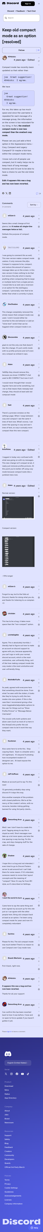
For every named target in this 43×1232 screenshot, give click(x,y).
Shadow (11, 856)
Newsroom (9, 1123)
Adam (10, 364)
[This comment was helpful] (39, 215)
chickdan (11, 613)
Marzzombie (13, 337)
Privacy (8, 1184)
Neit (9, 405)
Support (8, 1135)
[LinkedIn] (10, 193)
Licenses (8, 1200)
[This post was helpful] (39, 58)
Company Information (13, 1204)
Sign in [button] (28, 4)
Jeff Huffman (13, 774)
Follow (22, 50)
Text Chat (31, 11)
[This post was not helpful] (39, 65)
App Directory (10, 1098)
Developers (9, 1159)
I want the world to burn (12, 898)
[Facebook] (3, 193)
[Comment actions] (39, 227)
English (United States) (17, 1063)
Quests (7, 1163)
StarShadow (13, 304)
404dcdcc (12, 57)
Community (9, 1155)
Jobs (6, 1115)
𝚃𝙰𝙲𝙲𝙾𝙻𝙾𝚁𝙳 (13, 247)
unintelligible (13, 635)
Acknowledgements (13, 1196)
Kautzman (12, 741)
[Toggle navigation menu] (39, 3)
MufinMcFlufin (14, 680)
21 (40, 194)
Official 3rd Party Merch (15, 1167)
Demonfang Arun (15, 819)
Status (7, 1094)
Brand (7, 1119)
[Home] (10, 4)
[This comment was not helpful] (39, 223)
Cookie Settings (11, 1188)
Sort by (33, 205)
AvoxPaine (6, 449)
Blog (6, 1143)
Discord (10, 11)
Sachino (11, 934)
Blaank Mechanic (15, 958)
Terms (7, 1180)
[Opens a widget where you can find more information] (34, 1228)
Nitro (7, 1090)
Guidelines (9, 1192)
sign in (9, 1031)
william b (11, 216)
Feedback (20, 11)
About (7, 1111)
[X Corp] (7, 193)
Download (9, 1086)
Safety (7, 1139)
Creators (8, 1151)
